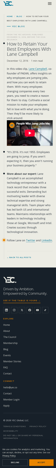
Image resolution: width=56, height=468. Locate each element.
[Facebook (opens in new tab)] (30, 310)
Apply (6, 405)
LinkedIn (47, 240)
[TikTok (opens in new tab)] (45, 310)
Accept (41, 462)
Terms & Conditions (14, 426)
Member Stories (12, 361)
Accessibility (10, 431)
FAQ (5, 367)
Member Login (11, 399)
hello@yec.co (10, 387)
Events (7, 355)
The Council (9, 337)
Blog (19, 16)
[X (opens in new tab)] (22, 310)
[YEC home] (8, 3)
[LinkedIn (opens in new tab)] (6, 310)
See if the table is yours (21, 300)
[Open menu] (50, 3)
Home (10, 16)
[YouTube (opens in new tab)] (37, 310)
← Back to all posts (19, 257)
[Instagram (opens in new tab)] (14, 310)
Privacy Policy (38, 426)
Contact (7, 373)
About (6, 331)
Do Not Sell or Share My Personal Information (23, 436)
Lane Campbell (38, 69)
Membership (10, 343)
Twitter (30, 240)
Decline (15, 462)
